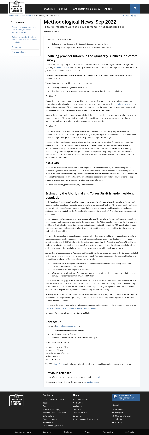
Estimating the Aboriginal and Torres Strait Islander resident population (24, 40)
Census (63, 8)
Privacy (88, 432)
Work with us (78, 403)
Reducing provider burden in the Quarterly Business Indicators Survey (24, 29)
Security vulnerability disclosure (86, 419)
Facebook (119, 409)
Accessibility (108, 432)
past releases (92, 382)
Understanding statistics (53, 426)
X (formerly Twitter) (123, 416)
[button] (135, 9)
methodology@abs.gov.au (67, 326)
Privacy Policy (58, 364)
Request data (48, 422)
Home (11, 15)
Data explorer (48, 416)
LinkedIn (118, 419)
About (108, 8)
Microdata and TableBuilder (54, 412)
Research (29, 15)
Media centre (78, 406)
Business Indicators (62, 67)
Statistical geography (51, 409)
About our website (80, 399)
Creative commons (23, 432)
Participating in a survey (86, 8)
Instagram (119, 412)
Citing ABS (77, 409)
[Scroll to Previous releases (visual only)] (73, 373)
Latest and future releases (54, 399)
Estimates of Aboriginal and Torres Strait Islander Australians (70, 308)
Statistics (49, 8)
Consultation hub (80, 412)
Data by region (49, 406)
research (96, 377)
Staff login (129, 432)
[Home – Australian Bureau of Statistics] (16, 400)
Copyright (47, 432)
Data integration (50, 419)
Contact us (16, 47)
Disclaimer (68, 432)
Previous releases (19, 52)
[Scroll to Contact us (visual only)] (63, 322)
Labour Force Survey (125, 104)
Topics (45, 403)
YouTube (118, 422)
